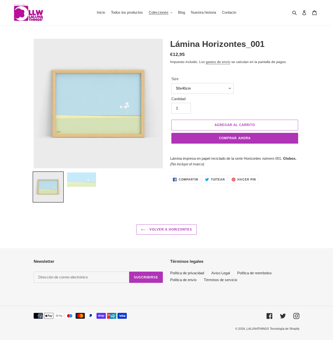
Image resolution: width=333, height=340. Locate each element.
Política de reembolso (254, 273)
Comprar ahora (235, 138)
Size (174, 79)
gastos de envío (218, 62)
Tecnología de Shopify (284, 328)
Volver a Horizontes (170, 229)
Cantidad (178, 99)
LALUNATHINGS (257, 328)
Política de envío (183, 280)
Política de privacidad (187, 273)
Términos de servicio (220, 280)
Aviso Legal (220, 273)
